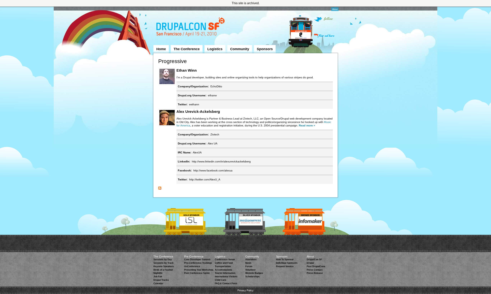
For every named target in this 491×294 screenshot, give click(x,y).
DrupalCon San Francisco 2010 (191, 27)
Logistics (214, 49)
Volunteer (250, 270)
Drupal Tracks (161, 280)
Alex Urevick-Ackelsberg (198, 112)
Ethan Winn (186, 70)
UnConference (192, 266)
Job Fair (157, 276)
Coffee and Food (224, 263)
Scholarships (252, 276)
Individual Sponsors (286, 263)
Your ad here (324, 35)
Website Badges (254, 273)
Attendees (251, 259)
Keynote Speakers (163, 266)
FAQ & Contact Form (226, 283)
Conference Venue (225, 259)
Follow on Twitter (323, 19)
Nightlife (157, 273)
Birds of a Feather (163, 270)
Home (161, 49)
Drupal (310, 263)
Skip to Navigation (160, 8)
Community (239, 49)
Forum (248, 266)
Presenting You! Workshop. (199, 270)
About (335, 9)
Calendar (158, 283)
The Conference (187, 49)
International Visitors (226, 276)
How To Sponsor (285, 259)
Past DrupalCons (316, 266)
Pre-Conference (193, 256)
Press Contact (314, 270)
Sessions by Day (162, 259)
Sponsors (265, 49)
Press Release (315, 273)
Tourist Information (225, 273)
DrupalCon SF (314, 259)
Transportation (223, 266)
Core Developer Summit (197, 259)
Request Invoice (285, 266)
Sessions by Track (163, 263)
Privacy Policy (245, 290)
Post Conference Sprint (197, 273)
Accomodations (223, 270)
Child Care (220, 280)
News (248, 263)
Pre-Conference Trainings (198, 263)
